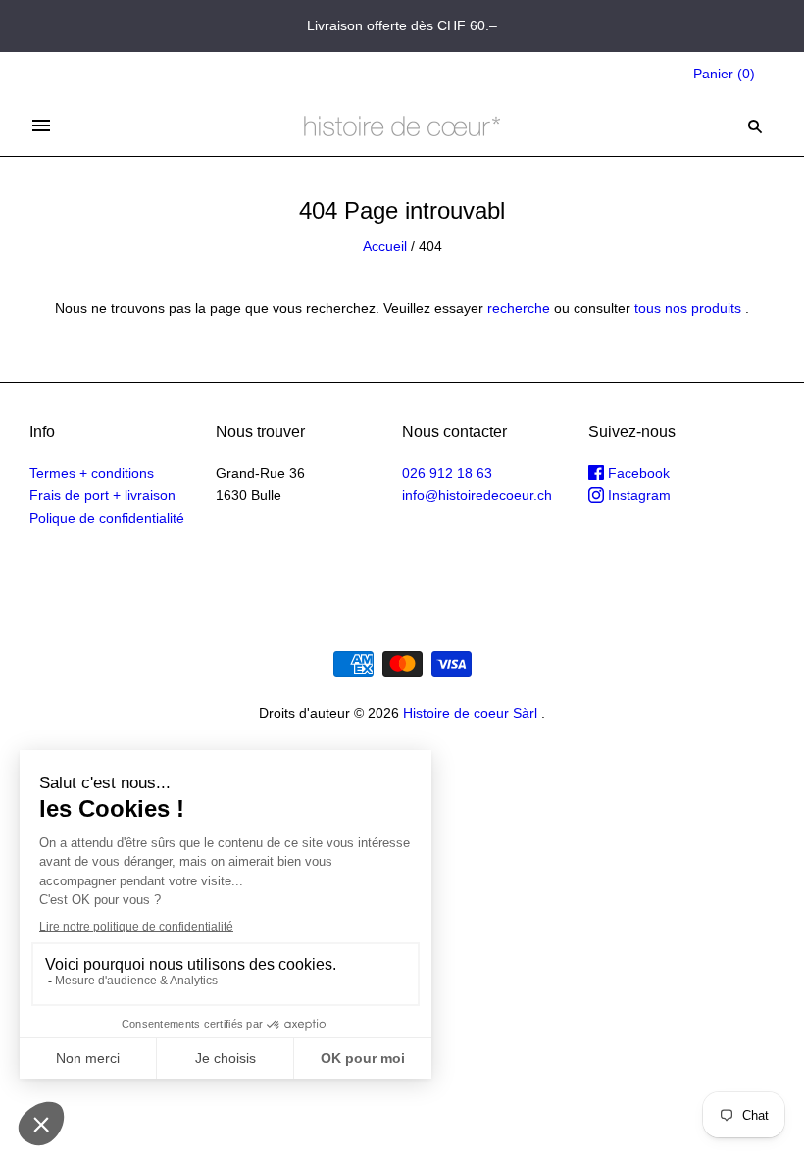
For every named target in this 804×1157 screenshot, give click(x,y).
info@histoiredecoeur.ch (477, 495)
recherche (518, 308)
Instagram (637, 495)
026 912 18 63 (447, 472)
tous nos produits (687, 308)
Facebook (637, 472)
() (724, 73)
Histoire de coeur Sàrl (470, 713)
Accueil (385, 246)
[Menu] (41, 125)
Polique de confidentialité (106, 518)
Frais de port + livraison (102, 495)
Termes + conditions (91, 472)
